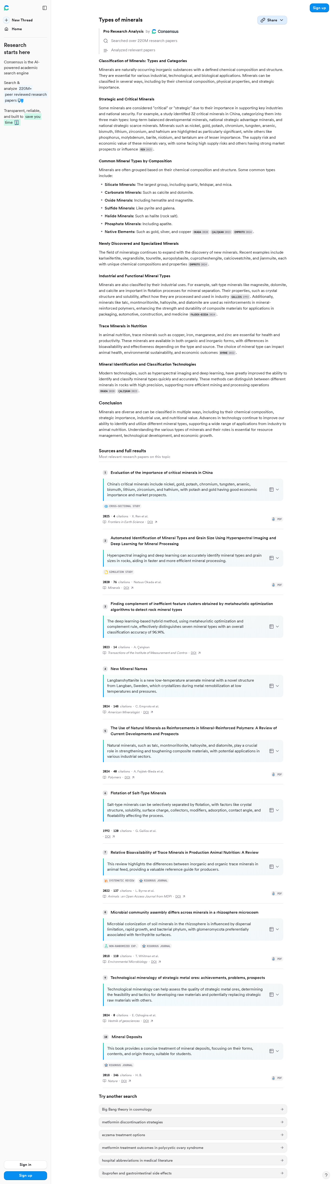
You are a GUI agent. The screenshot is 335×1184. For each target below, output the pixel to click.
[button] (319, 7)
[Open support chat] (326, 1175)
